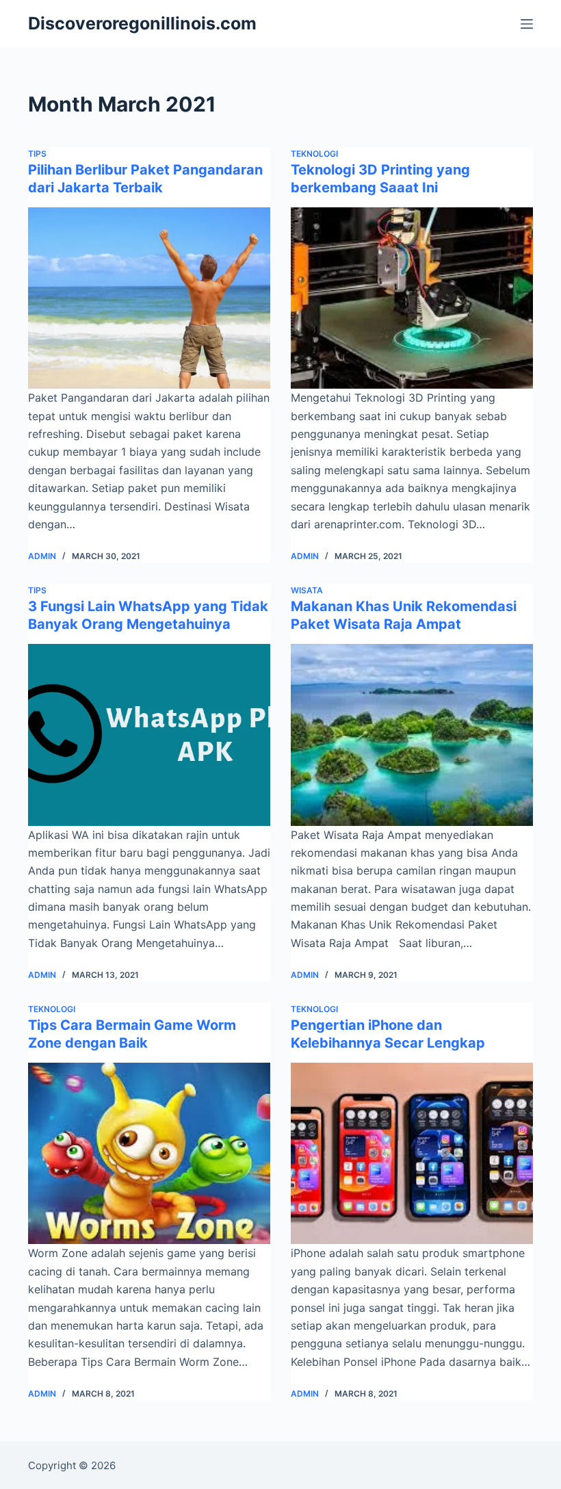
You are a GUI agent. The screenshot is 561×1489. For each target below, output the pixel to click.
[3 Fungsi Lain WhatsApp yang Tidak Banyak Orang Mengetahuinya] (149, 735)
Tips (37, 153)
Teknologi (314, 153)
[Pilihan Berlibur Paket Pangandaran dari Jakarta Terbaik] (149, 298)
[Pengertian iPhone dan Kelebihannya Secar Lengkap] (412, 1154)
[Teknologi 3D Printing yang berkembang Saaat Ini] (412, 298)
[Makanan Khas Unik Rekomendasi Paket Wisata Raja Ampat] (412, 735)
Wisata (307, 590)
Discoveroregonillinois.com (142, 23)
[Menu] (527, 24)
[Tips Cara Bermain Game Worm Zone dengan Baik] (149, 1154)
